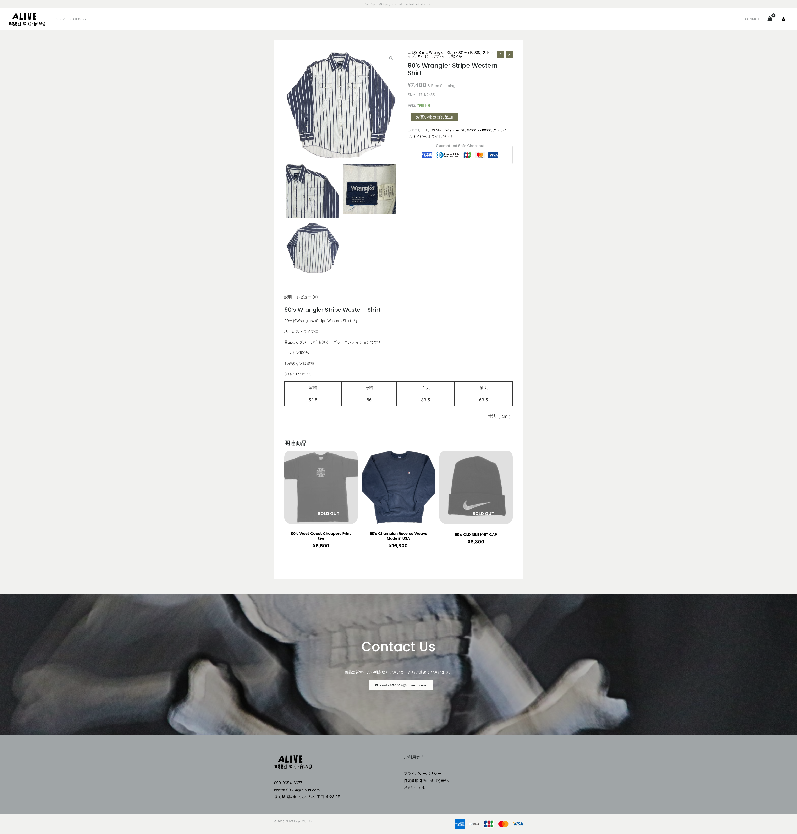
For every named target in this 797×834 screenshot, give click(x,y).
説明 (288, 297)
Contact (752, 19)
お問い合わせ (415, 787)
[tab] (288, 297)
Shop (60, 19)
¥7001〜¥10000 (466, 52)
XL (449, 52)
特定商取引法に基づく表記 (426, 780)
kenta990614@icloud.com (297, 790)
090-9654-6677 (288, 783)
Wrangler (437, 52)
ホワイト (441, 56)
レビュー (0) (307, 297)
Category (78, 19)
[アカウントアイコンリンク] (783, 19)
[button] (401, 685)
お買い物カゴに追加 (434, 117)
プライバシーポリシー (422, 773)
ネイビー (424, 56)
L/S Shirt (419, 52)
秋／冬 (456, 56)
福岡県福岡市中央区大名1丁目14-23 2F (307, 797)
